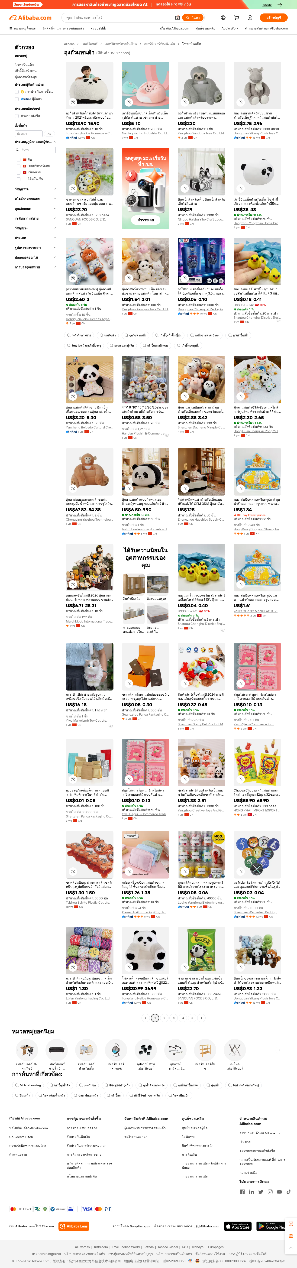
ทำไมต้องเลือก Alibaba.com (28, 1128)
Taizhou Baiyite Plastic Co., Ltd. (88, 902)
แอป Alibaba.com (206, 1226)
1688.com (101, 1247)
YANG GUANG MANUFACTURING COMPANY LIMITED (257, 611)
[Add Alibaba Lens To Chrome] (73, 1226)
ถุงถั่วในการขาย (81, 335)
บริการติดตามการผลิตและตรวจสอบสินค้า (89, 1165)
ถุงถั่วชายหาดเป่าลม (207, 335)
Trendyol (198, 1247)
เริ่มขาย (245, 1142)
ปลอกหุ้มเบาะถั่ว (88, 1095)
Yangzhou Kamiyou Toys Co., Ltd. (145, 309)
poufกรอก (90, 1085)
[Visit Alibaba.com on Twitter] (261, 1192)
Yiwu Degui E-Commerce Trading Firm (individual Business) (145, 814)
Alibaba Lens (25, 1226)
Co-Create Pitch (21, 1137)
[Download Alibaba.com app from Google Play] (272, 1226)
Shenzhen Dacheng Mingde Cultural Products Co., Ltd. (201, 427)
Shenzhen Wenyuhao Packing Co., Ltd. (257, 912)
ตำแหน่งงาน (18, 1154)
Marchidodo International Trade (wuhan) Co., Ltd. (89, 621)
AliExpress (82, 1247)
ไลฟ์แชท (188, 1137)
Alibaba (69, 44)
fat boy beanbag (30, 1085)
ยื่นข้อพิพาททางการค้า (197, 1146)
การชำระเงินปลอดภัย (82, 1128)
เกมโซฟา (110, 335)
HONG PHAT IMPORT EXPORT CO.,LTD (257, 810)
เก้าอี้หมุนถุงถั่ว (190, 345)
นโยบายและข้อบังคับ (82, 1176)
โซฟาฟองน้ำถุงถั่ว (54, 1095)
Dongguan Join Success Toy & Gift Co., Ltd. (89, 319)
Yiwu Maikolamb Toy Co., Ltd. (86, 720)
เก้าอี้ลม (116, 1095)
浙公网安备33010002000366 (224, 1261)
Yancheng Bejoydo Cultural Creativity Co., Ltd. (89, 427)
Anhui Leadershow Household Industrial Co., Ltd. (145, 529)
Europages (216, 1247)
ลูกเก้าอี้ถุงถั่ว (240, 335)
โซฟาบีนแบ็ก (181, 1095)
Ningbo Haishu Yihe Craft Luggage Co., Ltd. (201, 219)
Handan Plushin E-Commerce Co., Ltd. (145, 433)
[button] (177, 17)
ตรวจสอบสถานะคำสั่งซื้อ (257, 1151)
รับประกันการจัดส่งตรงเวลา (87, 1146)
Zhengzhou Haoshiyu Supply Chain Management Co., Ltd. (201, 519)
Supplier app (140, 1226)
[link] (291, 1224)
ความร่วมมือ (248, 1172)
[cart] (237, 18)
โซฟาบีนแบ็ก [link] (191, 44)
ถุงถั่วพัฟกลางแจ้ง (154, 1085)
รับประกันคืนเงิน (78, 1137)
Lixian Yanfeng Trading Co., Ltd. (88, 998)
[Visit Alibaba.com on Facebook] (242, 1192)
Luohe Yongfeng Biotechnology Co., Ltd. (201, 902)
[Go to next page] (201, 1018)
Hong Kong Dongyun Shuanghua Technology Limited (257, 529)
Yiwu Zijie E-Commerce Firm (254, 724)
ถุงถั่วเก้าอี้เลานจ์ (188, 1085)
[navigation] (35, 531)
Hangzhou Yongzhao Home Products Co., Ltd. (257, 223)
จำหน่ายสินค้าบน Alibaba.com (260, 1133)
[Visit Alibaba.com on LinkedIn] (251, 1192)
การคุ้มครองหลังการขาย (84, 1154)
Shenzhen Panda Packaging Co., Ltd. (89, 816)
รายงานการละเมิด (195, 1176)
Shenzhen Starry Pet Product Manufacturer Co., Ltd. (201, 724)
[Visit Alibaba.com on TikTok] (288, 1192)
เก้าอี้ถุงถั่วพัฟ (62, 1085)
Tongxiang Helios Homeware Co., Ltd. (89, 133)
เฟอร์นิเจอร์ (89, 44)
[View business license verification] (190, 1261)
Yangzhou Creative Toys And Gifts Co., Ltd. (201, 810)
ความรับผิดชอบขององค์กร (27, 1146)
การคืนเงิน (189, 1154)
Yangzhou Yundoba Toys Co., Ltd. (201, 133)
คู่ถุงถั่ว (215, 1085)
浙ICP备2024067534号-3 (267, 1261)
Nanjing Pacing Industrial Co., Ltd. (145, 133)
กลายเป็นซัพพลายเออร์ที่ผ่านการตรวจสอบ (262, 1162)
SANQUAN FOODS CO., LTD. (86, 219)
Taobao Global (168, 1247)
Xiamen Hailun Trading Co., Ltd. (144, 912)
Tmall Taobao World (126, 1247)
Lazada (149, 1247)
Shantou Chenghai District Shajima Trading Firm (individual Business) (257, 317)
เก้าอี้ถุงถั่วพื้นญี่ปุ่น (170, 335)
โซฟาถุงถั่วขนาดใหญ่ (246, 1085)
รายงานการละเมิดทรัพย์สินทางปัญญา (204, 1165)
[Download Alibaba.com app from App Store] (238, 1226)
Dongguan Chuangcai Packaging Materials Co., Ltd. (201, 309)
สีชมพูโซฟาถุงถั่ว (119, 1085)
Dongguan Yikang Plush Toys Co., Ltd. (257, 133)
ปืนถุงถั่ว (25, 1095)
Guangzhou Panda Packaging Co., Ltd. (145, 714)
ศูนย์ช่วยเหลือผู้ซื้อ (194, 1128)
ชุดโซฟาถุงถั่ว (137, 335)
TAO (185, 1247)
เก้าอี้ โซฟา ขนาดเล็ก (147, 1095)
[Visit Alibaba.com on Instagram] (270, 1192)
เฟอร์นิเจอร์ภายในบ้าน (121, 44)
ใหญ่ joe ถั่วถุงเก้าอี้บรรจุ (86, 345)
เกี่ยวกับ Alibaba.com (24, 1118)
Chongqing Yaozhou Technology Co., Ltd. (89, 519)
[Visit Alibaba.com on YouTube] (279, 1192)
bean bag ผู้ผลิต (124, 345)
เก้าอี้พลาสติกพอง (157, 345)
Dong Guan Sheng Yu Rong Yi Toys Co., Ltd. (257, 431)
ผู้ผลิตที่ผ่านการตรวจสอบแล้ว (145, 1128)
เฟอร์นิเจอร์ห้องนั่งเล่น (159, 44)
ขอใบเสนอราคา (135, 1137)
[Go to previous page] (146, 1018)
